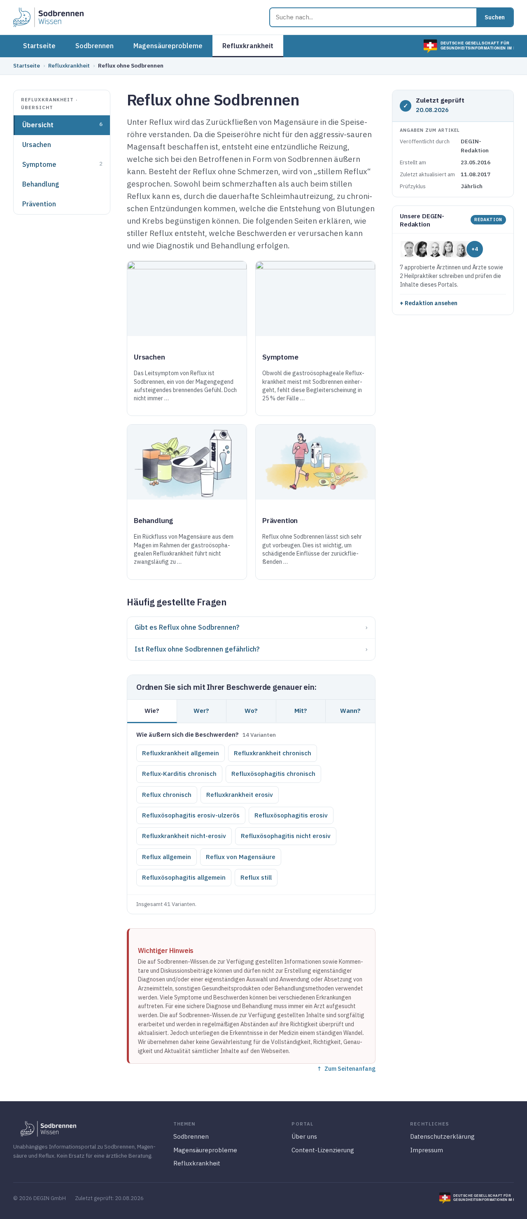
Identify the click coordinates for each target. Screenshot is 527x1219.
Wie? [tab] (152, 710)
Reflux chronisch (166, 795)
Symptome (62, 164)
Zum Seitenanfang (349, 1068)
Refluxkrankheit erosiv (239, 795)
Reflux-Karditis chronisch (179, 774)
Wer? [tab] (201, 710)
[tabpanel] (251, 808)
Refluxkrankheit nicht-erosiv (184, 836)
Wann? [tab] (350, 710)
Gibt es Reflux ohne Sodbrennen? (187, 627)
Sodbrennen (94, 46)
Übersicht (62, 125)
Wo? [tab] (251, 710)
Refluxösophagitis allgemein (184, 877)
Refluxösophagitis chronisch (273, 774)
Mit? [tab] (300, 710)
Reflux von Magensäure (240, 857)
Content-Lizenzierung (322, 1150)
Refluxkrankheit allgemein (180, 753)
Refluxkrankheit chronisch (272, 753)
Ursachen (36, 144)
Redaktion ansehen (431, 303)
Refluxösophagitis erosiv (291, 815)
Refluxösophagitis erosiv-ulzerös (191, 815)
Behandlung (40, 184)
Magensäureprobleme (168, 46)
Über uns (304, 1136)
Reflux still (256, 877)
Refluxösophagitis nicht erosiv (286, 836)
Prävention (39, 204)
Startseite (39, 46)
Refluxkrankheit (247, 46)
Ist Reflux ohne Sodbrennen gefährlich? (197, 649)
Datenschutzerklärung (442, 1136)
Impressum (426, 1150)
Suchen (495, 17)
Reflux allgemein (166, 857)
